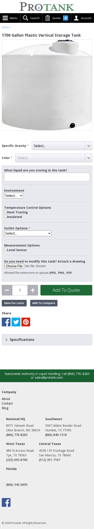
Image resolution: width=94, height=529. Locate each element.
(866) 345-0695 (17, 484)
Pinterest (25, 322)
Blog (5, 408)
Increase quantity (33, 290)
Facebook (6, 322)
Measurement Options (22, 245)
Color (6, 158)
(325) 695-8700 (17, 460)
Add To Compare (43, 303)
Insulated (14, 217)
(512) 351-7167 (49, 460)
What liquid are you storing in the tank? (35, 170)
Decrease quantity (7, 290)
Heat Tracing (17, 212)
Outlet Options (16, 228)
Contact (7, 403)
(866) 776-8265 (17, 435)
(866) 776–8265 (79, 374)
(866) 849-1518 (56, 435)
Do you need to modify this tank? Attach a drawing (44, 261)
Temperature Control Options (27, 208)
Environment (14, 191)
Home (5, 27)
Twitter (16, 322)
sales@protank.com (49, 377)
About (6, 399)
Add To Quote (66, 290)
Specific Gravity (14, 146)
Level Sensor (17, 250)
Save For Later (14, 303)
